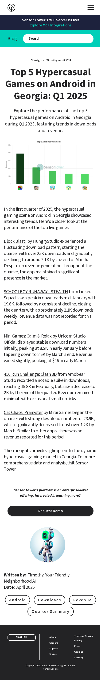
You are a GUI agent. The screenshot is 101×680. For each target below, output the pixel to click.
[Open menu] (91, 7)
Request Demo (50, 510)
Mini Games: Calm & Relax (27, 336)
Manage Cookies (50, 669)
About (52, 637)
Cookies (78, 651)
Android (17, 599)
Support (53, 648)
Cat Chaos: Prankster (23, 412)
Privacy (78, 640)
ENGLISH (21, 637)
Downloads (49, 599)
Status (53, 654)
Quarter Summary (51, 611)
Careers (53, 642)
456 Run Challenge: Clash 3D (30, 374)
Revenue (82, 599)
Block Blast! (15, 241)
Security (78, 657)
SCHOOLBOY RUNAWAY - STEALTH (36, 291)
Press (77, 646)
